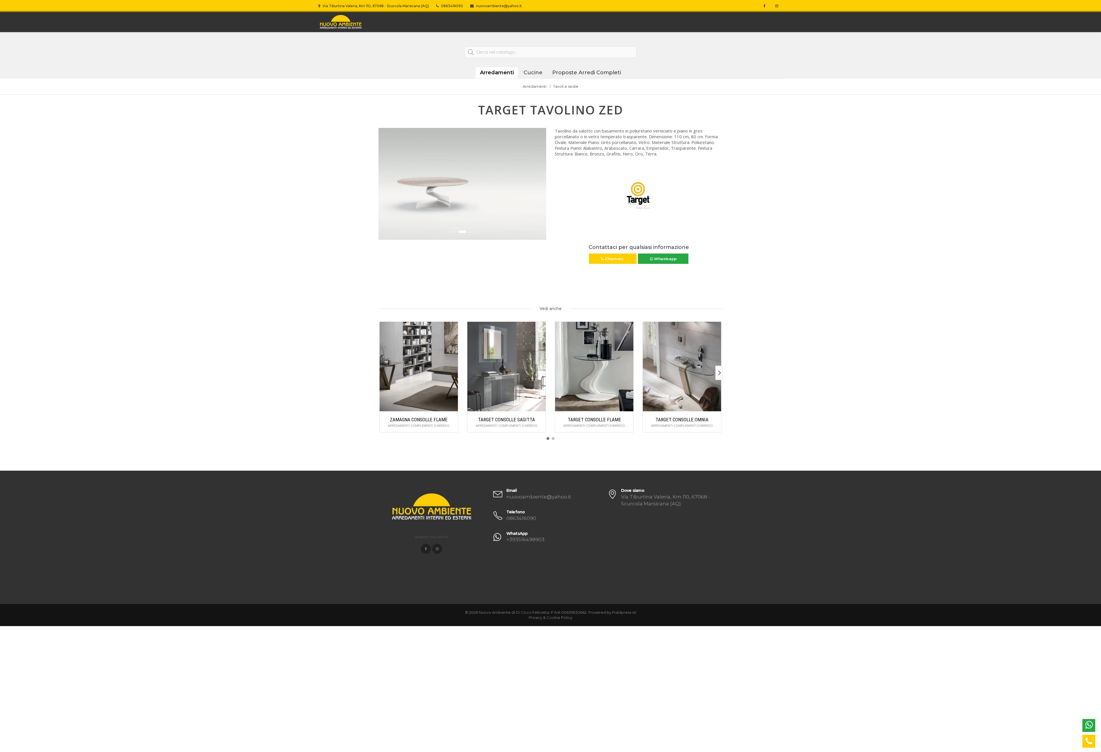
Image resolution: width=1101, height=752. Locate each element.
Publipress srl (624, 612)
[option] (462, 184)
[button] (383, 186)
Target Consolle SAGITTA (506, 419)
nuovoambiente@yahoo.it (498, 6)
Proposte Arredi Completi (586, 72)
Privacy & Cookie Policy (550, 617)
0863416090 (451, 6)
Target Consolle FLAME (594, 419)
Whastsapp (664, 258)
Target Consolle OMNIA (681, 419)
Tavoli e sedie (565, 86)
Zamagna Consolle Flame (419, 419)
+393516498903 (525, 539)
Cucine (533, 72)
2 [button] (462, 232)
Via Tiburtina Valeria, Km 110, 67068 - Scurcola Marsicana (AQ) (375, 6)
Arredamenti (497, 72)
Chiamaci (614, 258)
